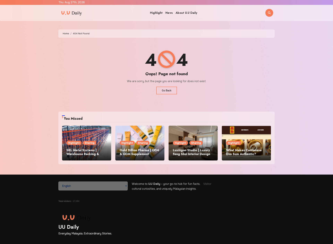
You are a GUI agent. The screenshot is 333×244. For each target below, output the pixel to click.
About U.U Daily (186, 13)
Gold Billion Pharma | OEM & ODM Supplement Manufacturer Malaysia (139, 154)
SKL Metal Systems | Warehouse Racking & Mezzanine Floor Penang (84, 154)
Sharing (90, 142)
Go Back (166, 90)
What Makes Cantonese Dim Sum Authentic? (244, 152)
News (169, 13)
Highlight (156, 13)
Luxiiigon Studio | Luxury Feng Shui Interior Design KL (191, 154)
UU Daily (68, 227)
